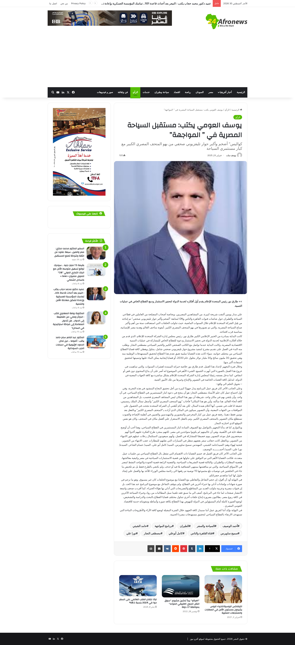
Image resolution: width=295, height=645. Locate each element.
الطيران (184, 526)
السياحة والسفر (206, 526)
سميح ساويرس (229, 533)
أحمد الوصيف (230, 526)
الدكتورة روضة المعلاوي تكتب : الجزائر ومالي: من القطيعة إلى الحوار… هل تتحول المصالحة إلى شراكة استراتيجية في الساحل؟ (140, 3)
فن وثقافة (123, 92)
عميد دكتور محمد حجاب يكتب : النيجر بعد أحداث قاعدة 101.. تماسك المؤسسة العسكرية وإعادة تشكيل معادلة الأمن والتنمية (68, 296)
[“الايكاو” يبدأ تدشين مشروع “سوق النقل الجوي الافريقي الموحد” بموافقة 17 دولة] (180, 586)
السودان (200, 92)
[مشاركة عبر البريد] (159, 548)
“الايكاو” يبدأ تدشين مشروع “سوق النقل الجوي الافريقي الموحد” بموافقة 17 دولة (182, 603)
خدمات (146, 92)
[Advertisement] (147, 61)
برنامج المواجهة (163, 526)
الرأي (135, 92)
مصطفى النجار (152, 533)
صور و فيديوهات (105, 92)
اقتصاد (177, 92)
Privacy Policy (78, 3)
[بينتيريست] (183, 548)
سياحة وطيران (161, 92)
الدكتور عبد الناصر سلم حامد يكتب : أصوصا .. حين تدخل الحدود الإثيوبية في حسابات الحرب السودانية (70, 343)
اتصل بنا (53, 3)
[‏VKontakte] (167, 548)
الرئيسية (241, 92)
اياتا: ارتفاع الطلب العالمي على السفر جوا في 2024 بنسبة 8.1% (138, 601)
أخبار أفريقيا (226, 92)
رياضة (188, 92)
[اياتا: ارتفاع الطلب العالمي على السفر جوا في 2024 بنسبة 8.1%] (138, 585)
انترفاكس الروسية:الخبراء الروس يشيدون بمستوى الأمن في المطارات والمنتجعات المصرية (223, 609)
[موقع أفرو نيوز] (226, 21)
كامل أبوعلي (176, 533)
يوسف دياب (231, 155)
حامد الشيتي (140, 526)
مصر (210, 92)
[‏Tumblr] (191, 548)
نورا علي (131, 533)
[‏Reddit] (175, 548)
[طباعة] (151, 548)
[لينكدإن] (200, 548)
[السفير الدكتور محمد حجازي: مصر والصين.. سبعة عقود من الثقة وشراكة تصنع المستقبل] (96, 253)
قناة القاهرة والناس (202, 533)
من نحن (64, 3)
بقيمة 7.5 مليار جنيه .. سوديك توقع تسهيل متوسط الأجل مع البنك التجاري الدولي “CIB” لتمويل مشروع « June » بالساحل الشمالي (68, 272)
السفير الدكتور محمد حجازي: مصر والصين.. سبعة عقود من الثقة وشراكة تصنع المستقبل (69, 252)
